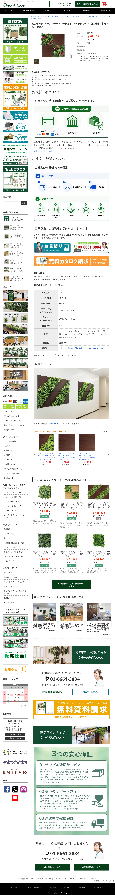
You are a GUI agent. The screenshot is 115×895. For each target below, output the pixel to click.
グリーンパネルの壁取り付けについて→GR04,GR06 (81, 348)
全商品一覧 (8, 450)
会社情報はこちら (15, 734)
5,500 (68, 462)
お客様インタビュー (11, 464)
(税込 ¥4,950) (87, 464)
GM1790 (52, 423)
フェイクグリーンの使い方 (14, 582)
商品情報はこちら (11, 577)
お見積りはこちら (90, 692)
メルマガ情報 (9, 602)
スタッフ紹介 (9, 533)
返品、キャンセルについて (14, 425)
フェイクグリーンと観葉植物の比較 (15, 592)
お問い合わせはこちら (15, 738)
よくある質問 (9, 478)
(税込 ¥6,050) (66, 464)
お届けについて (10, 430)
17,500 (47, 462)
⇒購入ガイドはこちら (43, 151)
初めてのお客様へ (29, 11)
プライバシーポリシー (12, 547)
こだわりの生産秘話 (11, 473)
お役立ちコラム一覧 (11, 573)
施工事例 (67, 11)
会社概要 (86, 11)
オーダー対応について (12, 506)
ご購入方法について (11, 416)
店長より (7, 538)
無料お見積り (105, 11)
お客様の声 (8, 459)
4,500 (88, 462)
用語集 (6, 598)
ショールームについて (12, 497)
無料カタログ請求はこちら (53, 692)
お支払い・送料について (13, 420)
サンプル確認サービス (12, 501)
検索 (23, 203)
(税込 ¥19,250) (46, 464)
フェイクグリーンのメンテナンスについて (15, 516)
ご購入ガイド (9, 411)
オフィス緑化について (12, 586)
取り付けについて (11, 510)
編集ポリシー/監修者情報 (14, 552)
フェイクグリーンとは (12, 492)
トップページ (9, 11)
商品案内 (48, 11)
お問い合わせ (9, 561)
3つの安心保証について (13, 468)
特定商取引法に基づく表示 (14, 543)
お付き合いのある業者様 (13, 556)
